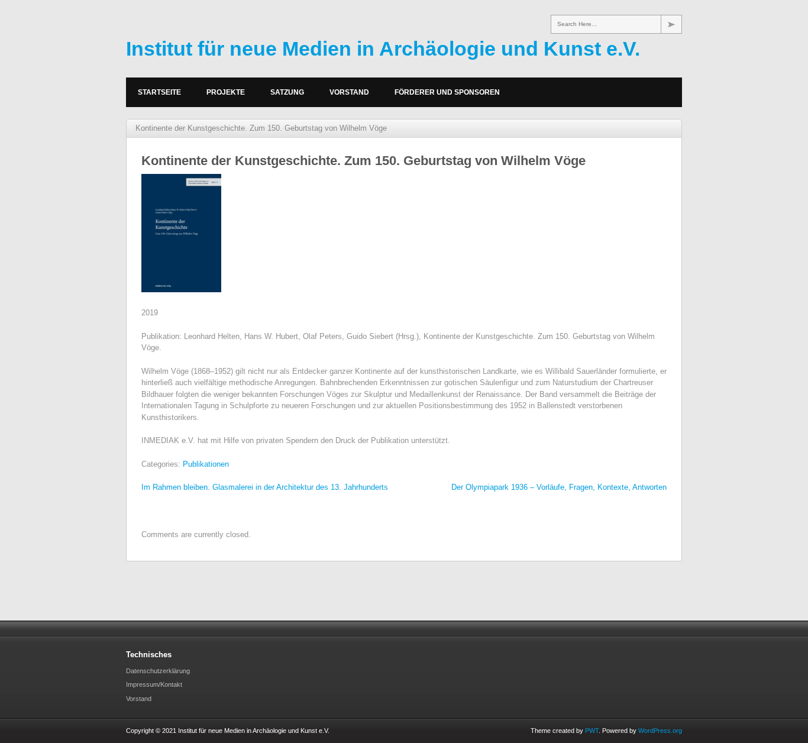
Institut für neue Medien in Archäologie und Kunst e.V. (383, 48)
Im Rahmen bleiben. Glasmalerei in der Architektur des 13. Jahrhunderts (264, 487)
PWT (592, 730)
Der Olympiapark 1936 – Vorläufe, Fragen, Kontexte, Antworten (559, 487)
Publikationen (206, 464)
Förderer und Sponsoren (447, 92)
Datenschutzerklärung (158, 670)
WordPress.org (660, 730)
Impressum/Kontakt (154, 684)
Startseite (159, 92)
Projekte (225, 92)
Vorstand (349, 92)
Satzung (287, 92)
